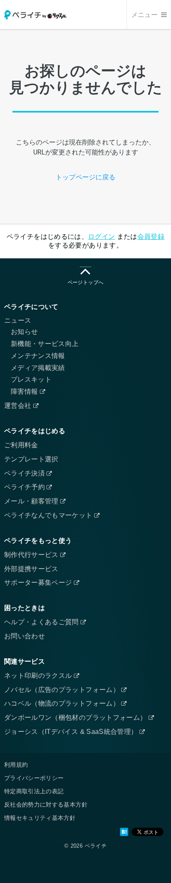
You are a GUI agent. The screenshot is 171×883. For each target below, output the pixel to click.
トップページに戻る (85, 177)
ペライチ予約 (25, 487)
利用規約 (16, 764)
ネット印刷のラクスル (39, 675)
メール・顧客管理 (32, 501)
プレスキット (31, 379)
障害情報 (25, 391)
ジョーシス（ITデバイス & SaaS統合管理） (71, 731)
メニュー (145, 14)
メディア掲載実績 (38, 367)
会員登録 (150, 236)
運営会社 (18, 405)
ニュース (17, 320)
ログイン (101, 236)
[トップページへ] (35, 15)
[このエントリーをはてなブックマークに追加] (124, 832)
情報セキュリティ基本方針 (40, 817)
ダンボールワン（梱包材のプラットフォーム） (76, 717)
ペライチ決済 (25, 473)
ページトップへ (85, 282)
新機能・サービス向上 (45, 343)
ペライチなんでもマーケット (49, 515)
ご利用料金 (21, 445)
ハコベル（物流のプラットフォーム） (62, 703)
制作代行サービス (32, 554)
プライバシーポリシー (34, 778)
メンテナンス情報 (38, 355)
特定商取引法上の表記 (34, 791)
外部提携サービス (31, 568)
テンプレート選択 (31, 459)
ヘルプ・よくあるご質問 (42, 621)
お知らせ (24, 331)
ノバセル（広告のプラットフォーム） (62, 689)
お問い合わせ (24, 636)
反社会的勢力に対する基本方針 (46, 804)
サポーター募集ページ (39, 582)
